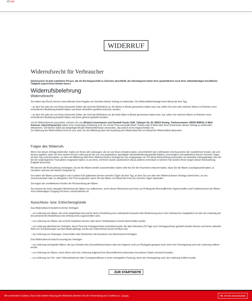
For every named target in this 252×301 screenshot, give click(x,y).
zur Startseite (127, 272)
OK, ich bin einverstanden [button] (233, 296)
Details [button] (125, 295)
